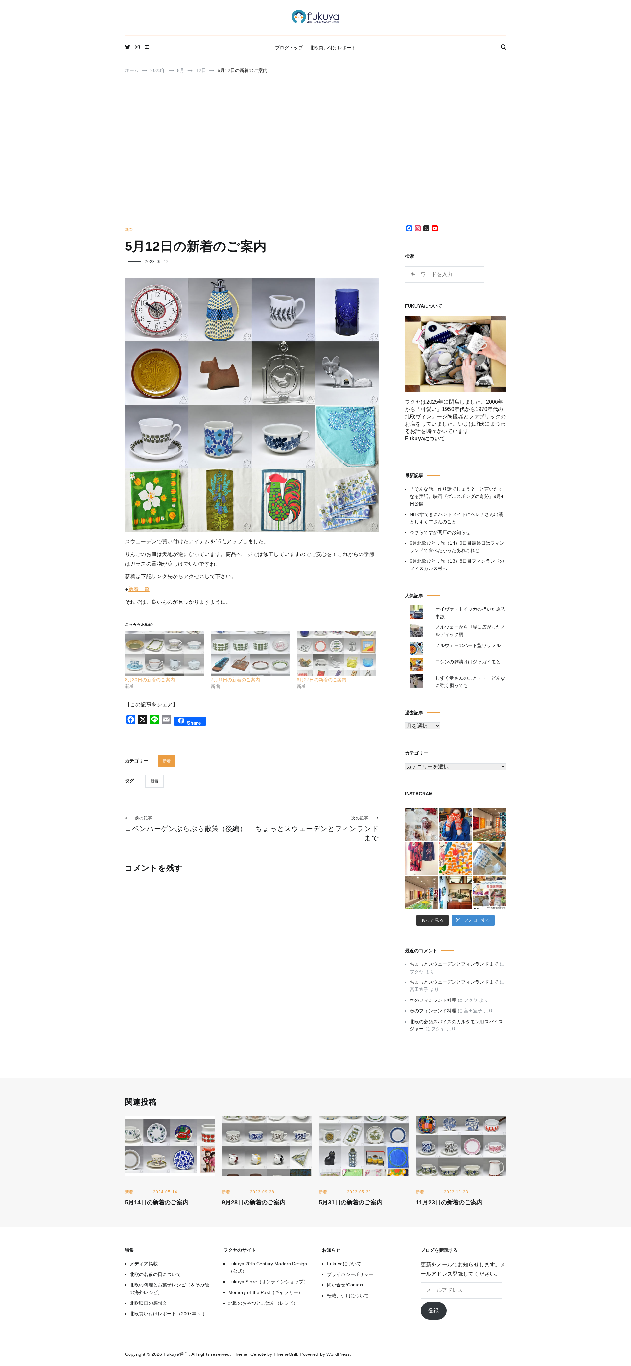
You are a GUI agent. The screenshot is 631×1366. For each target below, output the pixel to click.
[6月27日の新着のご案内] (336, 654)
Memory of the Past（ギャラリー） (265, 1292)
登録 (433, 1310)
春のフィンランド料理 (433, 1000)
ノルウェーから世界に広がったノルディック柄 (470, 630)
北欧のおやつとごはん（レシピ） (263, 1303)
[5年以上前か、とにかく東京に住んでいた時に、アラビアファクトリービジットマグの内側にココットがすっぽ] (489, 858)
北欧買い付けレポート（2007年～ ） (168, 1313)
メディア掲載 (144, 1263)
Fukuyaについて (344, 1263)
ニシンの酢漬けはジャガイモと (468, 661)
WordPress (338, 1354)
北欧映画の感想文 (148, 1303)
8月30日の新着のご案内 (150, 679)
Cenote (258, 1354)
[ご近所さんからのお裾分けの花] (455, 892)
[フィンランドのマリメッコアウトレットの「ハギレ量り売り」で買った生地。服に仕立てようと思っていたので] (421, 858)
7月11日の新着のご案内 (235, 679)
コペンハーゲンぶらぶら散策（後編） (185, 824)
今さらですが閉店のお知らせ (440, 532)
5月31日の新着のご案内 (351, 1202)
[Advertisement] (315, 153)
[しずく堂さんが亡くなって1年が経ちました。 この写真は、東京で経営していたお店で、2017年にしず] (455, 824)
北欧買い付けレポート (333, 47)
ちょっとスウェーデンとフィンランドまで (317, 829)
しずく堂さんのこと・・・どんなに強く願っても (470, 681)
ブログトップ (289, 47)
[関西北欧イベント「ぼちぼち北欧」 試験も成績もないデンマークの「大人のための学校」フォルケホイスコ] (489, 892)
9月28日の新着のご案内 (254, 1202)
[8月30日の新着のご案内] (164, 654)
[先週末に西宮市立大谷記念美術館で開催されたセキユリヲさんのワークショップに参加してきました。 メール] (455, 858)
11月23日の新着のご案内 (449, 1202)
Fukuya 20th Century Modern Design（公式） (267, 1267)
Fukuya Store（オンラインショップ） (268, 1281)
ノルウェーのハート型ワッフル (468, 645)
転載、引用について (348, 1295)
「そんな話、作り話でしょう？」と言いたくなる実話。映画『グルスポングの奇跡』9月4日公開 (456, 496)
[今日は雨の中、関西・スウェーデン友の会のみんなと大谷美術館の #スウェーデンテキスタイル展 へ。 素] (421, 892)
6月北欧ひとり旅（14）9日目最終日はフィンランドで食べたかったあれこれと (457, 546)
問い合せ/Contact (345, 1284)
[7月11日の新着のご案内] (250, 654)
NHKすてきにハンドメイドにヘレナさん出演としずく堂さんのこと (456, 518)
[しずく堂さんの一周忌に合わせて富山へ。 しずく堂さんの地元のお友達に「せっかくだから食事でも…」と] (421, 824)
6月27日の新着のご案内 (322, 679)
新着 (129, 229)
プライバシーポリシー (350, 1274)
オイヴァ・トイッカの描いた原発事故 (470, 612)
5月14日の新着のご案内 (157, 1202)
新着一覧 (139, 589)
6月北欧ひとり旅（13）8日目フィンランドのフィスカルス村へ (457, 564)
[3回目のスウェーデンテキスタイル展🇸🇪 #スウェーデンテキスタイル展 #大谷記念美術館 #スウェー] (489, 824)
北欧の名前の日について (155, 1274)
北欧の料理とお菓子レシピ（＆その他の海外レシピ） (169, 1288)
